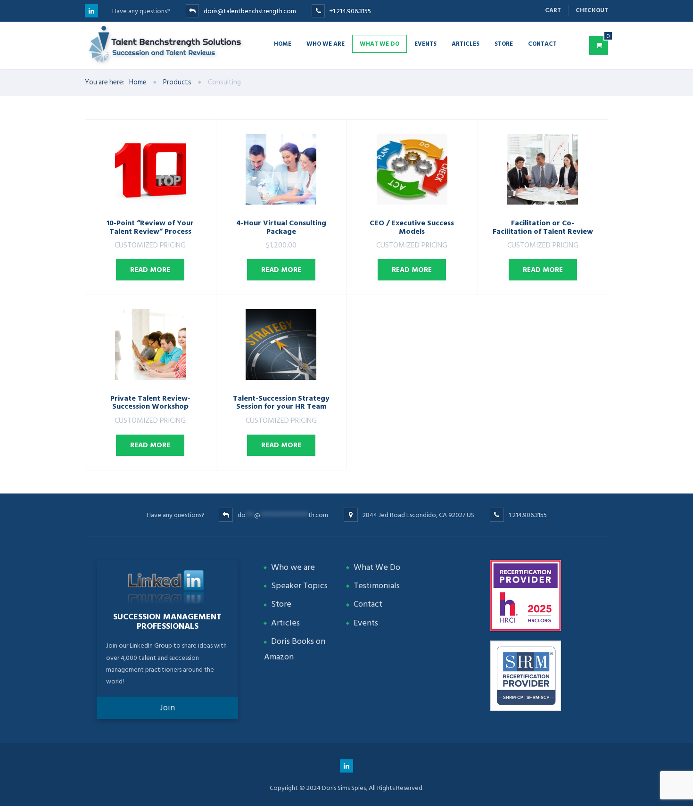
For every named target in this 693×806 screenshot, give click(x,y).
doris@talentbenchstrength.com (250, 11)
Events (425, 43)
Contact (542, 43)
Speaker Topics (299, 585)
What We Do (377, 567)
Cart (553, 10)
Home (282, 43)
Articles (465, 43)
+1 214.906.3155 (350, 11)
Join (167, 708)
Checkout (592, 10)
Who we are (325, 43)
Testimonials (377, 585)
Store (504, 43)
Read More (150, 270)
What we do (379, 43)
